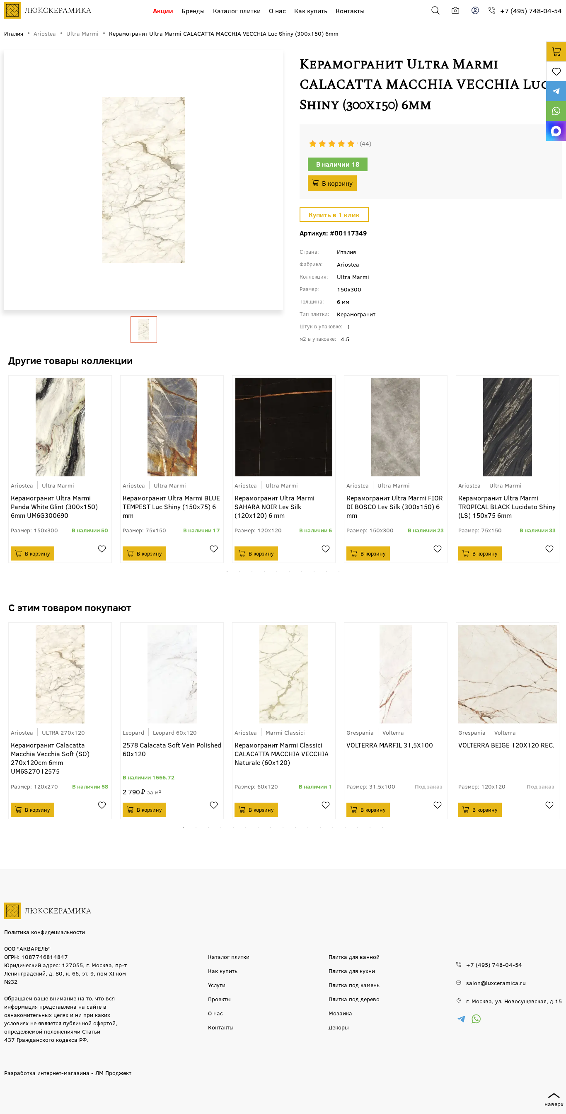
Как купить (310, 10)
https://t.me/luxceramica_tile (556, 91)
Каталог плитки (237, 10)
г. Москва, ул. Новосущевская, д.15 (514, 1001)
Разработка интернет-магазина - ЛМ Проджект (67, 1072)
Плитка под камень (354, 985)
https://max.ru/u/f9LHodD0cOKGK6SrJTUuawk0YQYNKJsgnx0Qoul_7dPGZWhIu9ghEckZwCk (556, 131)
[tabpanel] (60, 469)
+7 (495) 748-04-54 (531, 10)
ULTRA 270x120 (63, 732)
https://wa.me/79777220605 (556, 111)
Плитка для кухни (352, 970)
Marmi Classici (285, 732)
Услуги (216, 985)
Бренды (193, 10)
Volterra (393, 732)
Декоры (339, 1027)
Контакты (350, 10)
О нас (277, 10)
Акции (163, 10)
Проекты (219, 999)
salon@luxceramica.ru (496, 982)
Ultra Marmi (58, 485)
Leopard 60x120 (175, 732)
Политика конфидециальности (44, 931)
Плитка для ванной (354, 956)
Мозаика (340, 1013)
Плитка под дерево (354, 999)
